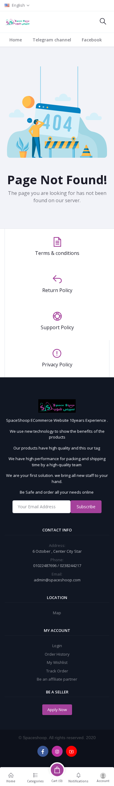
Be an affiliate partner (57, 679)
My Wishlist (57, 662)
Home (15, 40)
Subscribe (86, 506)
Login (57, 645)
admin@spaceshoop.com (57, 580)
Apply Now (57, 709)
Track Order (57, 671)
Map (57, 612)
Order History (57, 654)
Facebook (92, 40)
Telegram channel (52, 40)
